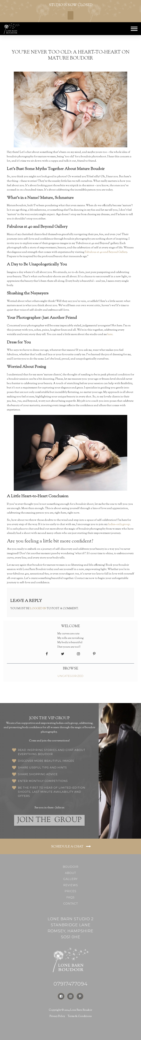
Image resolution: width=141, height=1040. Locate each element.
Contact (70, 903)
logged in (38, 609)
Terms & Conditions (80, 1016)
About (70, 873)
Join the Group (49, 820)
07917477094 (70, 984)
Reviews (70, 885)
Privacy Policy (57, 1016)
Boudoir (70, 866)
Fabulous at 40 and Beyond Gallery (106, 252)
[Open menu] (134, 29)
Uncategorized (70, 676)
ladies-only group (119, 524)
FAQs (70, 897)
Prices (70, 891)
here (109, 334)
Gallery (70, 879)
